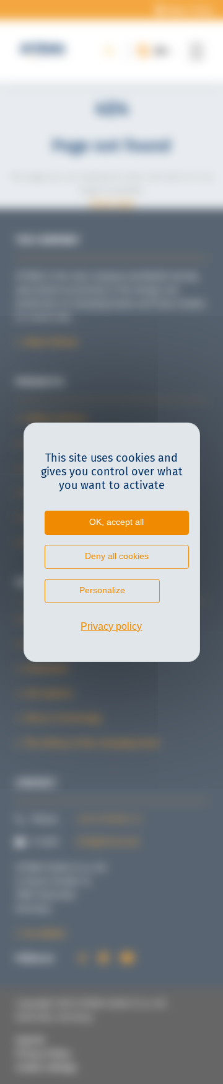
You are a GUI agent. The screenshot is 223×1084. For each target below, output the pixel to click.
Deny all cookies (117, 556)
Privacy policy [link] (111, 626)
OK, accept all (116, 522)
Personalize (102, 590)
